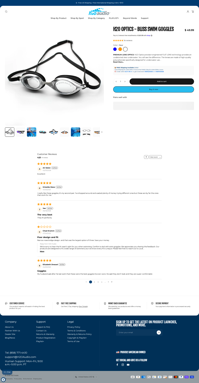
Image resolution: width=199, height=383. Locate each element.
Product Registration (45, 338)
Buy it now (153, 89)
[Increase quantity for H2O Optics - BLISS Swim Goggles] (125, 81)
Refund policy (9, 378)
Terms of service (27, 378)
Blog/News (10, 338)
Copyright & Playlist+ (77, 338)
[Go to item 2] (31, 132)
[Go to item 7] (86, 132)
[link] (16, 352)
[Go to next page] (112, 281)
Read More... (118, 62)
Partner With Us (12, 331)
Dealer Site (10, 334)
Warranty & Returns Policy (79, 334)
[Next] (98, 81)
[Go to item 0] (9, 132)
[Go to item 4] (53, 132)
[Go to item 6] (75, 132)
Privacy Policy (73, 327)
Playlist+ (40, 341)
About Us (9, 327)
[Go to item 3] (42, 132)
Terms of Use (73, 341)
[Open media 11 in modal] (54, 76)
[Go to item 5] (64, 132)
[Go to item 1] (20, 132)
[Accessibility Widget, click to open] (3, 379)
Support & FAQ (43, 327)
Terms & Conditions (76, 331)
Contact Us (41, 331)
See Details (83, 306)
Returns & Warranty (45, 334)
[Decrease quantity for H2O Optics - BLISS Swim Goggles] (115, 81)
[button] (118, 40)
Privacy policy (18, 378)
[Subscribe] (159, 332)
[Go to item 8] (97, 132)
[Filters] (146, 157)
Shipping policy (37, 378)
